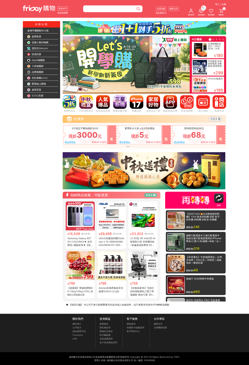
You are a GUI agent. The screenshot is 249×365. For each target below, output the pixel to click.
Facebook (77, 335)
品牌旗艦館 (37, 71)
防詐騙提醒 (105, 335)
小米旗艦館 (37, 66)
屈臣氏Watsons (39, 48)
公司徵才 (76, 327)
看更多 (149, 195)
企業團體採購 (160, 327)
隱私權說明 (105, 327)
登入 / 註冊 (220, 4)
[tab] (108, 91)
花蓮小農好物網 (39, 42)
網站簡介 (76, 323)
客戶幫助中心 (133, 331)
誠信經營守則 (79, 331)
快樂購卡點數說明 (135, 327)
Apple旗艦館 (38, 60)
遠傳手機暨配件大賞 (38, 30)
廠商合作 (158, 323)
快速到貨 (36, 54)
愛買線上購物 (38, 83)
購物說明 (131, 323)
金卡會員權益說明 (108, 342)
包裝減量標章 (106, 338)
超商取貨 (36, 36)
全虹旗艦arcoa (39, 77)
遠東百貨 (36, 89)
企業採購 (161, 8)
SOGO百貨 (37, 95)
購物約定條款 (106, 331)
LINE (74, 338)
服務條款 (104, 323)
